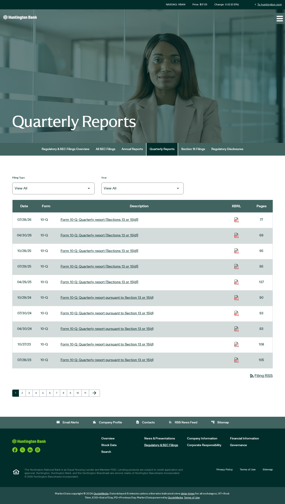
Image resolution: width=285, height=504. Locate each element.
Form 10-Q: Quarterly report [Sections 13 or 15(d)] (99, 220)
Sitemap (220, 422)
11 (86, 393)
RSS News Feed (183, 422)
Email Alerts (67, 422)
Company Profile (107, 422)
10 (79, 393)
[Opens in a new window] (15, 449)
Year (104, 177)
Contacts (145, 422)
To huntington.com (268, 4)
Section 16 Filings (193, 149)
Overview (108, 438)
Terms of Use (248, 469)
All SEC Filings (105, 149)
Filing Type (18, 177)
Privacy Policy (224, 469)
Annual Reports (132, 149)
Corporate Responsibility (204, 445)
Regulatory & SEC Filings (161, 445)
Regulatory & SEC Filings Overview (66, 149)
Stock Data (108, 445)
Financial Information (244, 438)
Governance (238, 445)
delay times (188, 493)
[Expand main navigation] (279, 18)
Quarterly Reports (162, 149)
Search (106, 451)
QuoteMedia (101, 493)
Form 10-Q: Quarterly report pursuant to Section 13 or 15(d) (107, 297)
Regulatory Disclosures (227, 149)
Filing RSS (261, 376)
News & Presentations (159, 438)
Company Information (202, 438)
